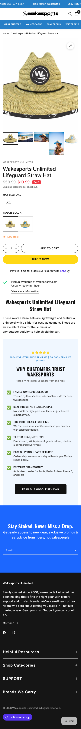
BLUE (25, 223)
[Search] (70, 14)
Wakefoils (54, 24)
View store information (25, 291)
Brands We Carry (19, 692)
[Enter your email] (74, 550)
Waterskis (72, 24)
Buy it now (40, 259)
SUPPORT (12, 678)
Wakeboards (34, 24)
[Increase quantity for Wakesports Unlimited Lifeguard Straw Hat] (16, 248)
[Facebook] (7, 632)
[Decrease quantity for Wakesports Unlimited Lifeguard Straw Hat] (6, 248)
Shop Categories (19, 665)
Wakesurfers (12, 24)
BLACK (10, 223)
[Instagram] (16, 632)
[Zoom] (70, 45)
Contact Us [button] (10, 623)
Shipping (7, 186)
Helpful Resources (21, 652)
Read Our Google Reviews (40, 489)
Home (6, 33)
